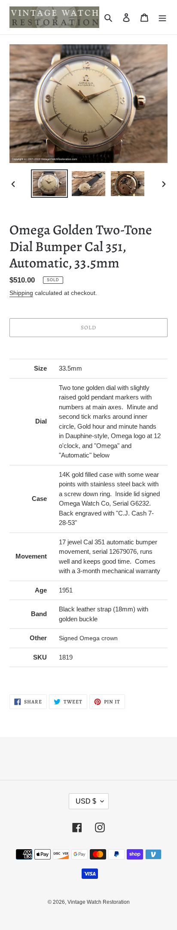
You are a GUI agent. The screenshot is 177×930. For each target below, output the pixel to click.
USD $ (86, 801)
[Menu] (162, 17)
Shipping (21, 292)
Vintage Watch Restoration (98, 902)
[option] (49, 183)
